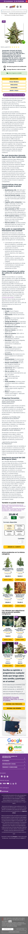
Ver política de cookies (12, 926)
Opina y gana (5, 47)
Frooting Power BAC (8, 297)
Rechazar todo (20, 929)
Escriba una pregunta (14, 704)
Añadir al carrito (14, 547)
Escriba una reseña (14, 708)
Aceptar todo (7, 929)
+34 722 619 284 (19, 1)
